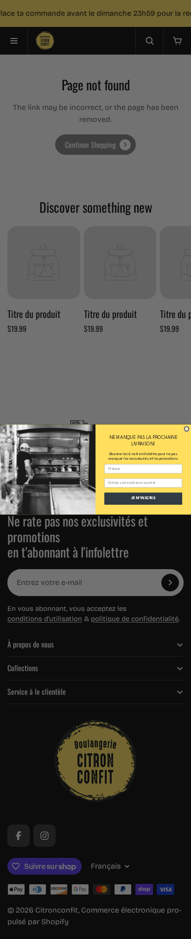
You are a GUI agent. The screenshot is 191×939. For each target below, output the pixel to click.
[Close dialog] (186, 428)
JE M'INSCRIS (143, 499)
